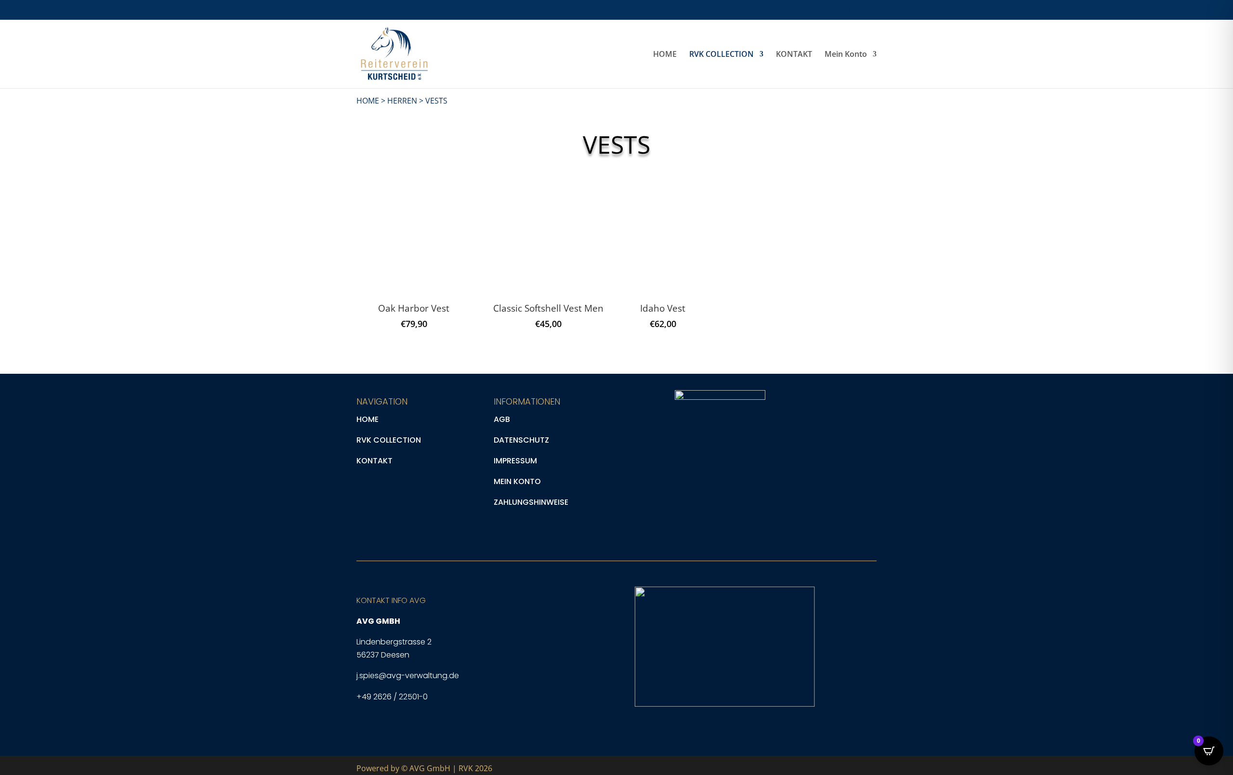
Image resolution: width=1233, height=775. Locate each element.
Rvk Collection (388, 440)
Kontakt (374, 460)
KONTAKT (794, 55)
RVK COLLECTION (721, 55)
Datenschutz (521, 440)
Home (367, 419)
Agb (502, 419)
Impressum (515, 460)
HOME (665, 55)
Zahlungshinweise (531, 502)
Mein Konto (846, 55)
